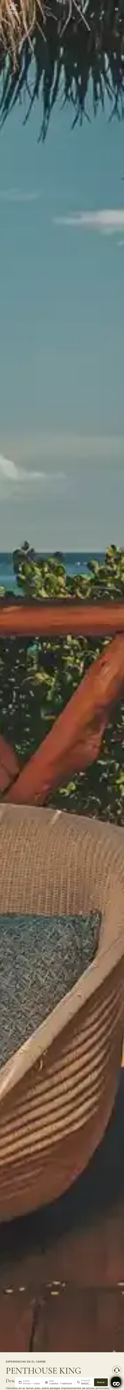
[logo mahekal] (13, 9)
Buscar (101, 1382)
